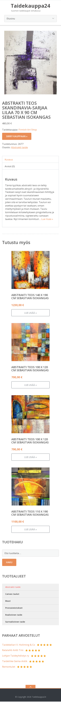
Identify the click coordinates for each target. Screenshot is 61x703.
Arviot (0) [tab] (10, 166)
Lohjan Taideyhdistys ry (15, 655)
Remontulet (8, 666)
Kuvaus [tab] (9, 159)
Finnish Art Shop (28, 129)
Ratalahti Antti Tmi (12, 650)
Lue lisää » (47, 219)
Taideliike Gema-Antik (14, 661)
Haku (9, 562)
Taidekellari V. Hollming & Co (18, 644)
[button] (54, 34)
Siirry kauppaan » (16, 136)
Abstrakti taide (19, 147)
